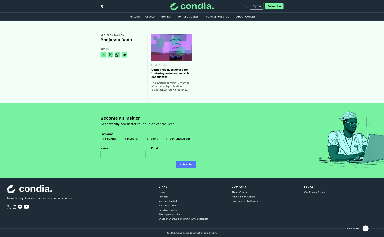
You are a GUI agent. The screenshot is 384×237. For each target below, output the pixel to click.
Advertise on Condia (243, 196)
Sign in (257, 6)
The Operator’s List (217, 16)
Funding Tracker (168, 209)
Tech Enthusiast (179, 138)
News (162, 192)
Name (104, 148)
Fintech (134, 16)
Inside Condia (159, 65)
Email (155, 148)
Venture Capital (187, 16)
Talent (153, 138)
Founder (111, 138)
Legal (309, 186)
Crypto (150, 16)
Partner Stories (167, 205)
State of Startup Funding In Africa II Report (183, 218)
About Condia (245, 16)
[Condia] (192, 6)
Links (163, 186)
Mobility (165, 16)
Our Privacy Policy (314, 192)
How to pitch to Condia (245, 200)
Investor (133, 138)
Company (239, 186)
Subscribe (274, 6)
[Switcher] (102, 6)
